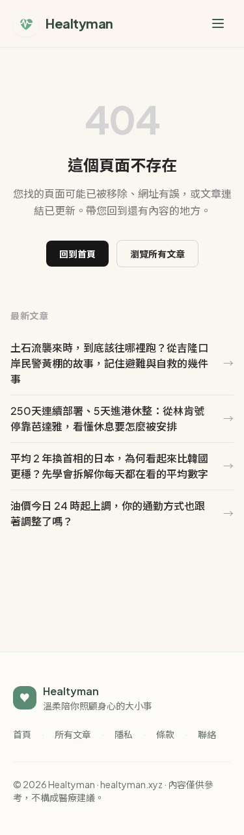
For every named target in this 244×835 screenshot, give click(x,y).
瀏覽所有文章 (157, 253)
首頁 (22, 734)
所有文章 (73, 734)
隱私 (124, 734)
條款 (165, 734)
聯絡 (207, 734)
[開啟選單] (218, 23)
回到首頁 (77, 253)
